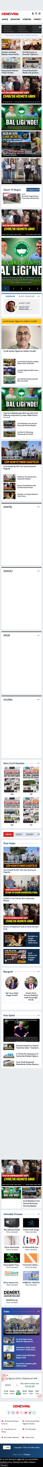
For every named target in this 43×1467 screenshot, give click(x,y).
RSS (8, 1447)
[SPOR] (38, 635)
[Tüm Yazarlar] (38, 296)
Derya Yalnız (24, 303)
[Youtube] (26, 1413)
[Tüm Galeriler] (38, 1015)
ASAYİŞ (5, 19)
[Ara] (36, 13)
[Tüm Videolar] (38, 1311)
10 (39, 234)
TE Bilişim (27, 1455)
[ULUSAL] (38, 699)
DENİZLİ (37, 19)
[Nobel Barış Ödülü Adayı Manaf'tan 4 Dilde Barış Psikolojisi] (8, 1348)
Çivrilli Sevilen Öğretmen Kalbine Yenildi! (20, 321)
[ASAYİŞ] (38, 507)
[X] (13, 1413)
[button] (4, 90)
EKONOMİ (15, 19)
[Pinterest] (17, 1413)
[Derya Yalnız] (11, 306)
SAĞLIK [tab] (19, 834)
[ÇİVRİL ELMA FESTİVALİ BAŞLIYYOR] (8, 1356)
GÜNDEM (26, 19)
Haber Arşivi (29, 1437)
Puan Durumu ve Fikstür (8, 1430)
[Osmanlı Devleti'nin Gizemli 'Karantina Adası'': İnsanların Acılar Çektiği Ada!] (8, 1046)
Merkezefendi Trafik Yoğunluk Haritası (30, 1422)
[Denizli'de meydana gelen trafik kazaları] (8, 1364)
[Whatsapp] (34, 1413)
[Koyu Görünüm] (33, 13)
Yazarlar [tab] (10, 296)
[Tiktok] (30, 1413)
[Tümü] (38, 763)
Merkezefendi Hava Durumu (10, 1422)
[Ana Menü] (39, 13)
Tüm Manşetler (30, 1429)
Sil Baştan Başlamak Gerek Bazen (27, 308)
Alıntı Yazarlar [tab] (26, 296)
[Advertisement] (21, 1091)
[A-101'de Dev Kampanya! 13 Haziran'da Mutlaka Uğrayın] (8, 1055)
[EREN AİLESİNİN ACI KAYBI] (21, 1030)
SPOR (6, 635)
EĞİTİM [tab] (8, 834)
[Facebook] (9, 1413)
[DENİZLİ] (38, 571)
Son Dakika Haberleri (11, 1437)
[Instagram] (21, 1413)
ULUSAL (8, 699)
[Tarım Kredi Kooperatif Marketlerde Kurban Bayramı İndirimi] (8, 1063)
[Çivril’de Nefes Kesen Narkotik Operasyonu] (8, 1340)
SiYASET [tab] (30, 834)
